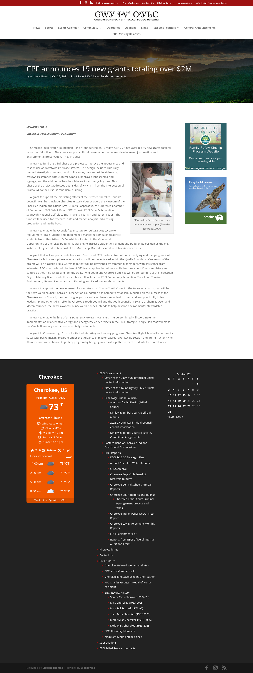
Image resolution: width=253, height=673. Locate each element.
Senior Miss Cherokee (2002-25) (129, 597)
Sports (49, 27)
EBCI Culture (164, 3)
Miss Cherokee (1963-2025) (126, 602)
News (36, 27)
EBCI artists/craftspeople (120, 571)
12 (179, 395)
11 (174, 395)
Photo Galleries (130, 3)
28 (188, 406)
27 (184, 406)
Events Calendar (68, 27)
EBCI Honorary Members (120, 631)
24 (169, 406)
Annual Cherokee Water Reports (130, 463)
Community (90, 27)
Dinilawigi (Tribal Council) (121, 398)
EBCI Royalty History (117, 592)
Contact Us (148, 3)
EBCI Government (105, 3)
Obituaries (113, 27)
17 (169, 400)
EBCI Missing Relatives (127, 34)
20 (184, 400)
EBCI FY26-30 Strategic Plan (127, 457)
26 (179, 406)
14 (188, 395)
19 (179, 400)
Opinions (130, 27)
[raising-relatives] (206, 169)
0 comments (118, 76)
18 (174, 400)
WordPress (88, 667)
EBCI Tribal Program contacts (211, 3)
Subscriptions (185, 3)
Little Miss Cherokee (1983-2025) (130, 625)
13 (184, 395)
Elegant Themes (53, 667)
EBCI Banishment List (123, 534)
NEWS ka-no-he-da (96, 76)
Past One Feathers (164, 27)
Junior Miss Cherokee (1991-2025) (131, 620)
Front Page (77, 76)
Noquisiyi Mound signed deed (123, 637)
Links (144, 27)
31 (169, 411)
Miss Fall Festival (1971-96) (126, 608)
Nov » (179, 416)
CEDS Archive (118, 469)
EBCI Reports (113, 453)
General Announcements (200, 27)
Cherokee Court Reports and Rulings (132, 494)
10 (169, 395)
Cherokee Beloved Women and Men (127, 565)
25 (174, 406)
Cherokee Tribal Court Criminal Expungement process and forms (135, 503)
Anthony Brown (39, 76)
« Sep (170, 416)
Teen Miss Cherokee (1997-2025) (130, 614)
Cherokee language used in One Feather (130, 576)
